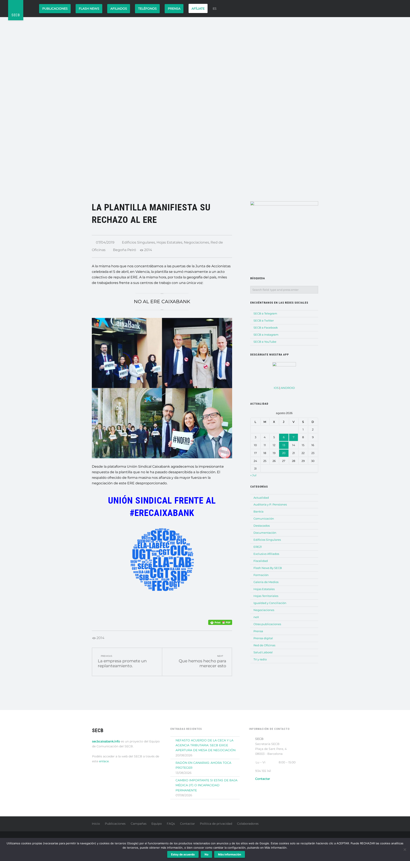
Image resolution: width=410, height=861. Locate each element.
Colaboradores (248, 824)
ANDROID (288, 387)
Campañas (138, 824)
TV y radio (260, 659)
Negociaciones (196, 242)
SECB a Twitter (263, 320)
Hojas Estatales (169, 242)
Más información (229, 854)
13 (284, 445)
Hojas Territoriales (265, 596)
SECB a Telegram (265, 313)
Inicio (96, 824)
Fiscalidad (260, 561)
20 (284, 453)
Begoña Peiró (124, 250)
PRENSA (174, 8)
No (206, 854)
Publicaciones (55, 8)
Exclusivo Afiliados (266, 553)
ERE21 (257, 546)
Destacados (261, 525)
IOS (276, 387)
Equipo (156, 824)
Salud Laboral (263, 652)
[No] (405, 849)
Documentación (264, 532)
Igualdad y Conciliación (269, 603)
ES (215, 8)
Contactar (187, 824)
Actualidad (261, 497)
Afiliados (118, 8)
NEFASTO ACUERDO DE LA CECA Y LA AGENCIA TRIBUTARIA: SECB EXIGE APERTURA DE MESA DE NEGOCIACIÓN (206, 745)
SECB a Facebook (265, 327)
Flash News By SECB (267, 568)
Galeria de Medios (265, 582)
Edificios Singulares (138, 242)
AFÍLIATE (198, 8)
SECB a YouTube (264, 341)
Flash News (89, 8)
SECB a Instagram (265, 334)
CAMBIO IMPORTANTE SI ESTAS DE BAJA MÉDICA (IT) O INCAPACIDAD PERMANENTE (206, 785)
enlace (104, 761)
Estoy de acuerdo (183, 854)
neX (256, 617)
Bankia (258, 511)
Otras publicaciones (267, 624)
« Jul (253, 475)
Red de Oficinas (264, 645)
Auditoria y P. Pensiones (270, 504)
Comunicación (263, 518)
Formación (261, 575)
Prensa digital (263, 638)
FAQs (171, 824)
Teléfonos (147, 8)
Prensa (258, 631)
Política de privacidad (216, 824)
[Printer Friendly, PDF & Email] (220, 622)
